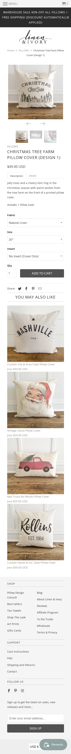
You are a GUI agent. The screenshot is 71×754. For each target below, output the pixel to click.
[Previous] (28, 123)
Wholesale (43, 626)
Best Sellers (14, 604)
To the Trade (45, 619)
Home (10, 50)
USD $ (35, 746)
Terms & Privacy (47, 632)
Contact (12, 671)
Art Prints (13, 624)
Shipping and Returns (21, 665)
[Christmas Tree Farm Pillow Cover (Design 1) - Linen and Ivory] (35, 92)
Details (32, 175)
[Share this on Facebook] (26, 288)
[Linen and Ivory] (35, 36)
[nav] (10, 4)
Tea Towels (14, 610)
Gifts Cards (14, 630)
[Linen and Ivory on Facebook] (9, 690)
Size (9, 232)
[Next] (43, 123)
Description (16, 176)
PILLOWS (24, 50)
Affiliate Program (47, 612)
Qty (9, 265)
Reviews (42, 606)
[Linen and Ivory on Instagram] (23, 690)
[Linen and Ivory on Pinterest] (16, 690)
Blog (39, 592)
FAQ (9, 658)
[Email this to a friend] (39, 288)
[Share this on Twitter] (19, 288)
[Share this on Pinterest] (33, 288)
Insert (11, 249)
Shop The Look (16, 617)
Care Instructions (18, 651)
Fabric (11, 215)
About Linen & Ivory (49, 599)
